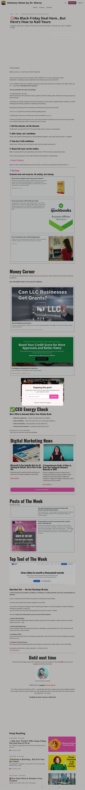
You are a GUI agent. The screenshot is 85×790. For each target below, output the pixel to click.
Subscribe (54, 396)
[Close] (61, 385)
